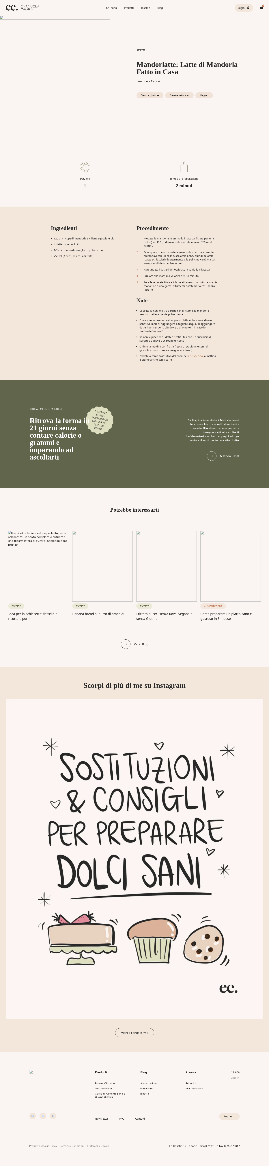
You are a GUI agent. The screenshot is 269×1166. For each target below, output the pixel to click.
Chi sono (111, 8)
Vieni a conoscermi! (134, 1033)
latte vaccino (195, 356)
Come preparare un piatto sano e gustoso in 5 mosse (226, 616)
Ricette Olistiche (105, 1083)
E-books (191, 1083)
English (235, 1077)
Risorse (145, 8)
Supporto (229, 1116)
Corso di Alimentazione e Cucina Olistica (110, 1095)
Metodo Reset (103, 1088)
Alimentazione (148, 1083)
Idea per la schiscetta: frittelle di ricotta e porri (33, 616)
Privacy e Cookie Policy (43, 1146)
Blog (160, 8)
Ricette (144, 1093)
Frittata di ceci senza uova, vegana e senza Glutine (164, 616)
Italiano (235, 1072)
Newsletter (101, 1118)
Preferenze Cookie (98, 1146)
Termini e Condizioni (72, 1146)
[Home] (54, 8)
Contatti (140, 1118)
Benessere (146, 1088)
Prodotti (129, 8)
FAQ (121, 1118)
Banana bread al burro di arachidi (98, 614)
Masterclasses (194, 1088)
